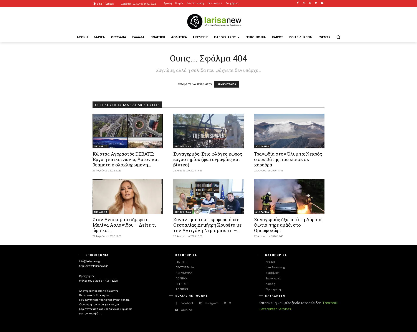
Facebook (187, 303)
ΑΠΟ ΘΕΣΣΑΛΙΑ (183, 146)
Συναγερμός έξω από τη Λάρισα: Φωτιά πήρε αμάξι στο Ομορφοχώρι (288, 224)
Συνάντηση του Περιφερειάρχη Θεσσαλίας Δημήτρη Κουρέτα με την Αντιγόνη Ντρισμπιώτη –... (207, 224)
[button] (338, 37)
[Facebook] (297, 3)
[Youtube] (321, 3)
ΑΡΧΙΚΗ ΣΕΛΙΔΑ (226, 84)
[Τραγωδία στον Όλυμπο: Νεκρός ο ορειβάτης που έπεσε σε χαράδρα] (289, 131)
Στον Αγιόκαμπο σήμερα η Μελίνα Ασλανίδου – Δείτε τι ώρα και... (124, 224)
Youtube (186, 310)
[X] (310, 3)
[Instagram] (303, 3)
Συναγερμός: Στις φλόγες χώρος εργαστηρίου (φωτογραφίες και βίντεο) (207, 159)
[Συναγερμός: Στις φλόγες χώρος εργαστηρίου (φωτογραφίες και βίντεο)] (208, 131)
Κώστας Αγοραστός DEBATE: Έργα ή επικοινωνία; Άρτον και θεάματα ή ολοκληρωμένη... (126, 159)
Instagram (211, 303)
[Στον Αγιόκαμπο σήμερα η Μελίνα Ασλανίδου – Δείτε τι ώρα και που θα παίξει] (128, 196)
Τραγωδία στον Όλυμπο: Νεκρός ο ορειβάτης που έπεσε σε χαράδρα (288, 159)
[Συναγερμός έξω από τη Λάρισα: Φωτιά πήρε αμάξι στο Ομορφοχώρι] (289, 196)
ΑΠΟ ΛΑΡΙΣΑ (100, 146)
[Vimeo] (315, 3)
